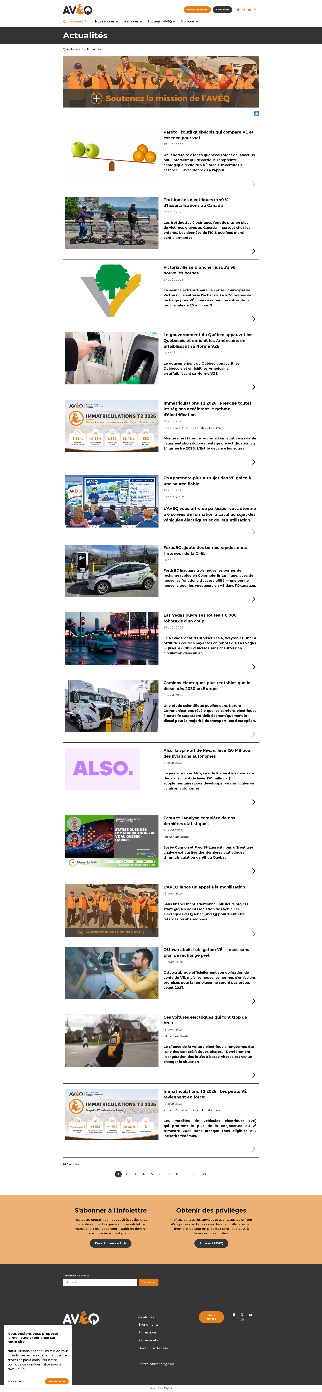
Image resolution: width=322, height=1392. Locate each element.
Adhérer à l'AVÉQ (211, 1243)
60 (204, 1174)
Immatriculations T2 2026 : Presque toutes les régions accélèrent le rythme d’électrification (208, 409)
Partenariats (148, 1340)
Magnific (167, 1364)
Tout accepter (57, 1381)
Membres (131, 21)
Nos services (105, 21)
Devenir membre (197, 9)
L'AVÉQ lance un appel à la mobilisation (204, 887)
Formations (147, 1332)
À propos (188, 21)
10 (193, 1174)
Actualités (146, 1317)
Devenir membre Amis (110, 1243)
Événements (148, 1324)
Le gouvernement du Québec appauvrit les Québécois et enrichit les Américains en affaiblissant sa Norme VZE (208, 340)
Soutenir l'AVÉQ (160, 21)
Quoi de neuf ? (74, 21)
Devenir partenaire (153, 1348)
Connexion (222, 9)
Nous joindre (211, 1317)
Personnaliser (17, 1381)
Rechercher (148, 1282)
